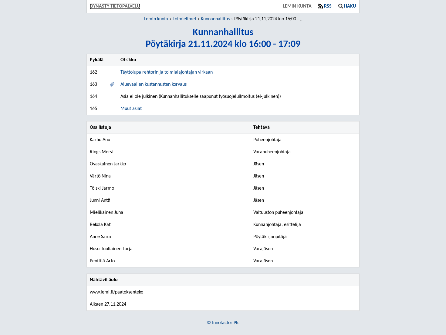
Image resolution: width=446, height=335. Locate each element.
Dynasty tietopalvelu (115, 6)
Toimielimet (184, 19)
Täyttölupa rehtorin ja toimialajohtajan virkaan (166, 72)
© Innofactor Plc (223, 322)
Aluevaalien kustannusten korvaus (153, 84)
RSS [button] (328, 6)
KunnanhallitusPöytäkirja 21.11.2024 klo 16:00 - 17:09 (223, 38)
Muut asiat (131, 108)
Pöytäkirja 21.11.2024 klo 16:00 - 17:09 (270, 19)
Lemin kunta (297, 6)
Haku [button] (350, 6)
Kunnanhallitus (215, 19)
